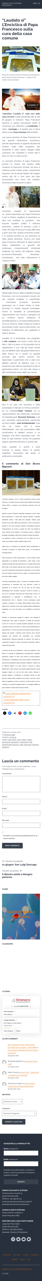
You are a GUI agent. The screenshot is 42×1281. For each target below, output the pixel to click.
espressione (24, 742)
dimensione (6, 742)
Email (4, 808)
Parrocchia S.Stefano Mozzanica (17, 1269)
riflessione (5, 747)
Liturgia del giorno (21, 1025)
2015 (9, 740)
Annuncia (13, 737)
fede (30, 742)
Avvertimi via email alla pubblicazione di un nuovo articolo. (20, 837)
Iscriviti (21, 1182)
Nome (5, 797)
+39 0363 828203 (16, 1229)
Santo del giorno (21, 1013)
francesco (15, 745)
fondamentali (6, 745)
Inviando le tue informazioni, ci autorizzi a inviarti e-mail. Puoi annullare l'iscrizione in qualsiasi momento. (19, 1172)
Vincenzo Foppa (9, 735)
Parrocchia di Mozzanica (19, 1204)
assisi (19, 740)
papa (21, 745)
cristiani (29, 740)
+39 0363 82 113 (15, 1199)
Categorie (6, 1108)
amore (14, 740)
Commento (7, 774)
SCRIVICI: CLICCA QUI (13, 1122)
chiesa (24, 740)
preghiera (35, 745)
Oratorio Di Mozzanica (19, 1232)
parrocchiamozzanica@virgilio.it (19, 1202)
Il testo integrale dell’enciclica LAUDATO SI (16, 701)
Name (11, 1149)
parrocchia (27, 745)
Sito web (5, 820)
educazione (15, 742)
